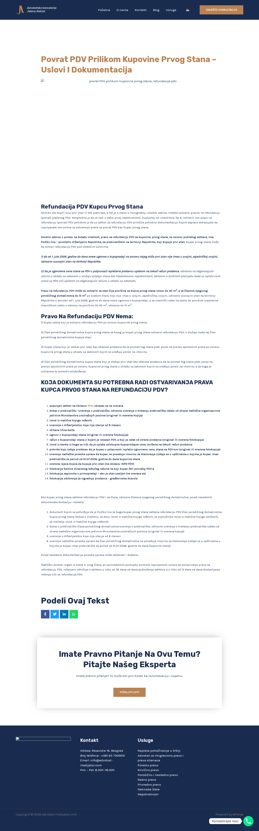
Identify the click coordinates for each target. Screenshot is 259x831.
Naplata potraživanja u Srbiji (159, 750)
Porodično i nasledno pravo (158, 775)
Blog (156, 10)
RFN (90, 405)
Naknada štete (149, 789)
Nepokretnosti (148, 794)
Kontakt (141, 10)
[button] (221, 9)
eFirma (238, 814)
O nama (122, 10)
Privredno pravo (149, 784)
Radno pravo (147, 779)
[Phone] (248, 821)
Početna (104, 10)
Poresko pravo (148, 765)
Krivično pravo (148, 770)
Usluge (171, 10)
